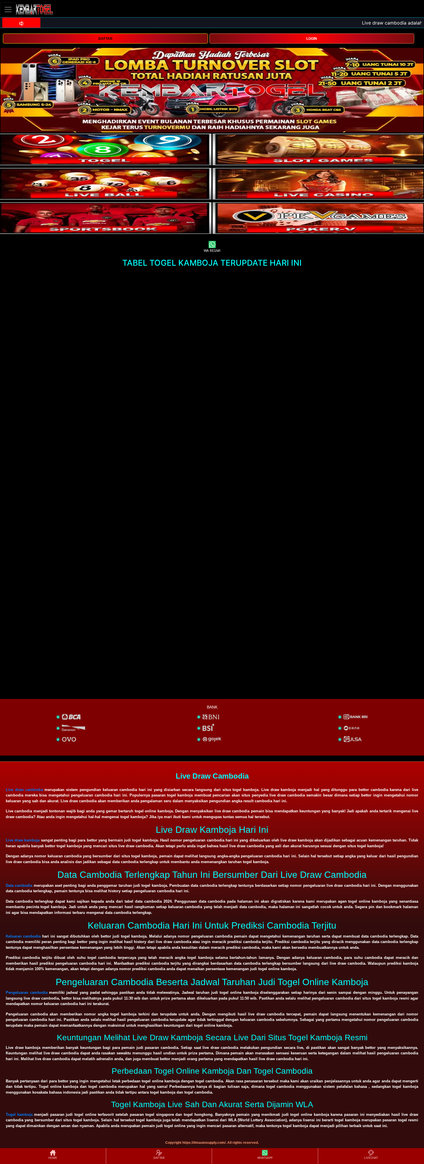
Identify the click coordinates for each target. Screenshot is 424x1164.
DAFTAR (105, 39)
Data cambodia (19, 885)
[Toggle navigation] (8, 9)
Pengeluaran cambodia (27, 992)
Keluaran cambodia (23, 936)
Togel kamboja (19, 1114)
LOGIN (311, 39)
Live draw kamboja (23, 840)
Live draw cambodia (24, 790)
